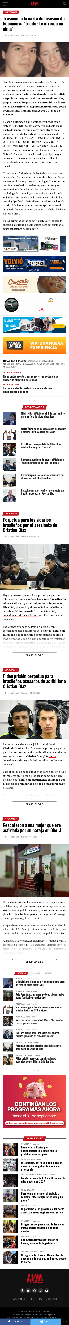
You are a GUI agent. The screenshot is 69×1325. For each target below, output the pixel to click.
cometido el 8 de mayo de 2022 (21, 615)
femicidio (9, 364)
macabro (29, 364)
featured (48, 361)
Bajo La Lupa (36, 1299)
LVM (19, 364)
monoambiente (46, 364)
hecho (52, 756)
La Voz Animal (51, 1299)
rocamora (10, 367)
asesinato (34, 361)
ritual (61, 364)
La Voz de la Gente (19, 1299)
